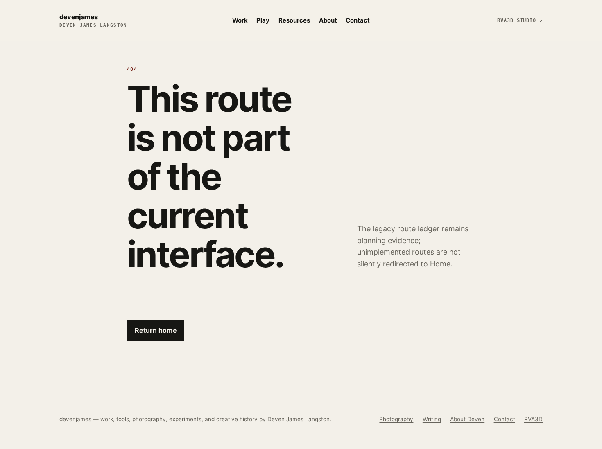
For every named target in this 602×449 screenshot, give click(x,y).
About (328, 20)
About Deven (467, 419)
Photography (396, 419)
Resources (294, 20)
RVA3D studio (520, 20)
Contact (358, 20)
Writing (432, 419)
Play (262, 20)
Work (240, 20)
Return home (156, 330)
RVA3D (533, 419)
